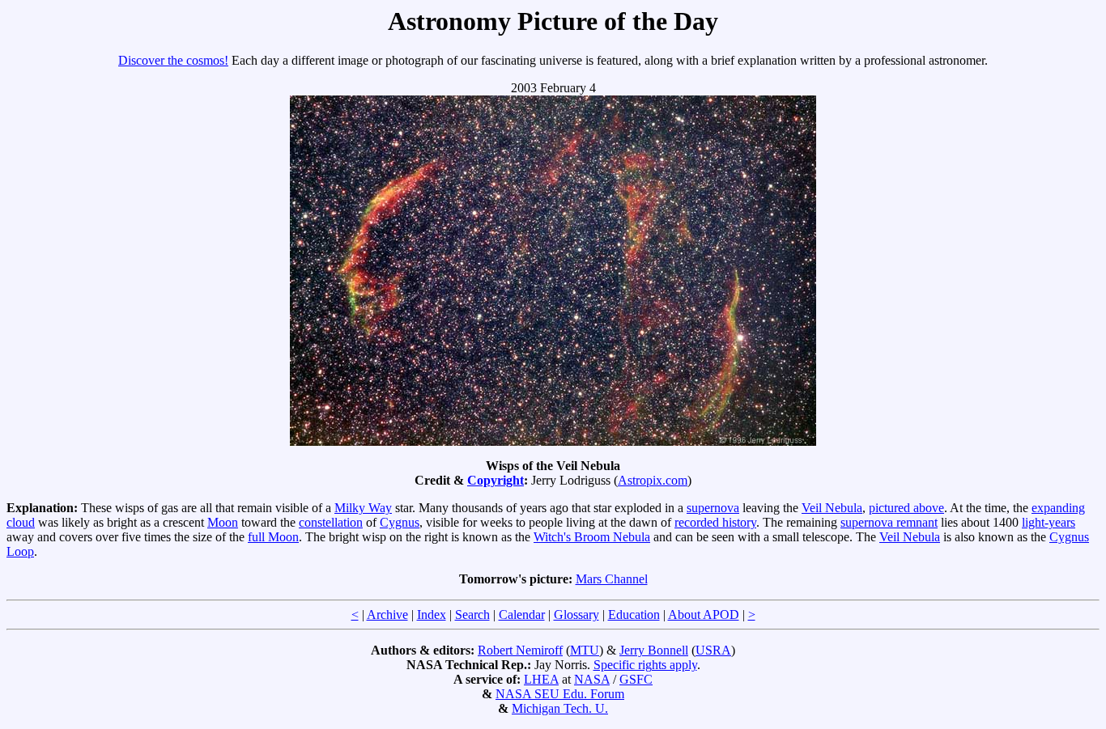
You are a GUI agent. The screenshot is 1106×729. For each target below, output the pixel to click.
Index (431, 614)
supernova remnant (889, 522)
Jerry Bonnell (653, 650)
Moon (222, 522)
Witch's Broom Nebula (592, 537)
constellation (331, 522)
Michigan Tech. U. (560, 708)
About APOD (703, 614)
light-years (1048, 522)
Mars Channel (612, 579)
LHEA (541, 679)
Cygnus (399, 522)
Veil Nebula (832, 508)
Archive (387, 614)
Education (634, 614)
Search (472, 614)
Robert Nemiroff (520, 650)
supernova (713, 508)
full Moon (273, 537)
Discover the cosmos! (173, 60)
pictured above (906, 508)
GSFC (636, 679)
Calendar (522, 614)
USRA (713, 650)
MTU (584, 650)
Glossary (576, 614)
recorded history (715, 522)
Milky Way (363, 508)
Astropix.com (652, 480)
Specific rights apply (645, 665)
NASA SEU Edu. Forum (560, 694)
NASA (592, 679)
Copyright (495, 480)
